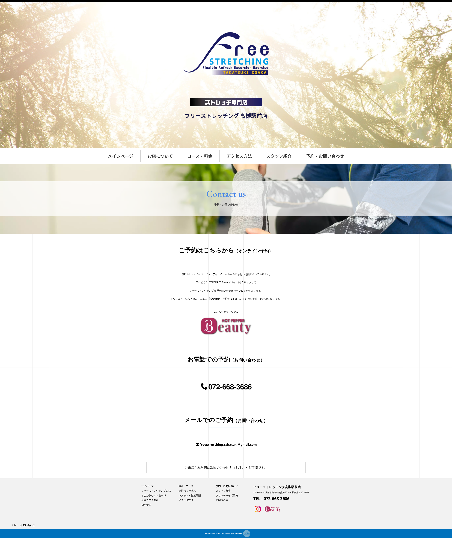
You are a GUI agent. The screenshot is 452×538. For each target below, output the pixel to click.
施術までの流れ (187, 490)
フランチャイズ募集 (227, 495)
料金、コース (186, 486)
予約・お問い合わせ (325, 156)
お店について (160, 156)
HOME (14, 525)
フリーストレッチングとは (156, 490)
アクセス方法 (239, 156)
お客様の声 (222, 500)
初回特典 (146, 504)
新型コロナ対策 (150, 500)
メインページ (120, 156)
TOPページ (147, 486)
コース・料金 (199, 156)
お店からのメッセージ (153, 495)
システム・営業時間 (190, 495)
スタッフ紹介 (279, 156)
